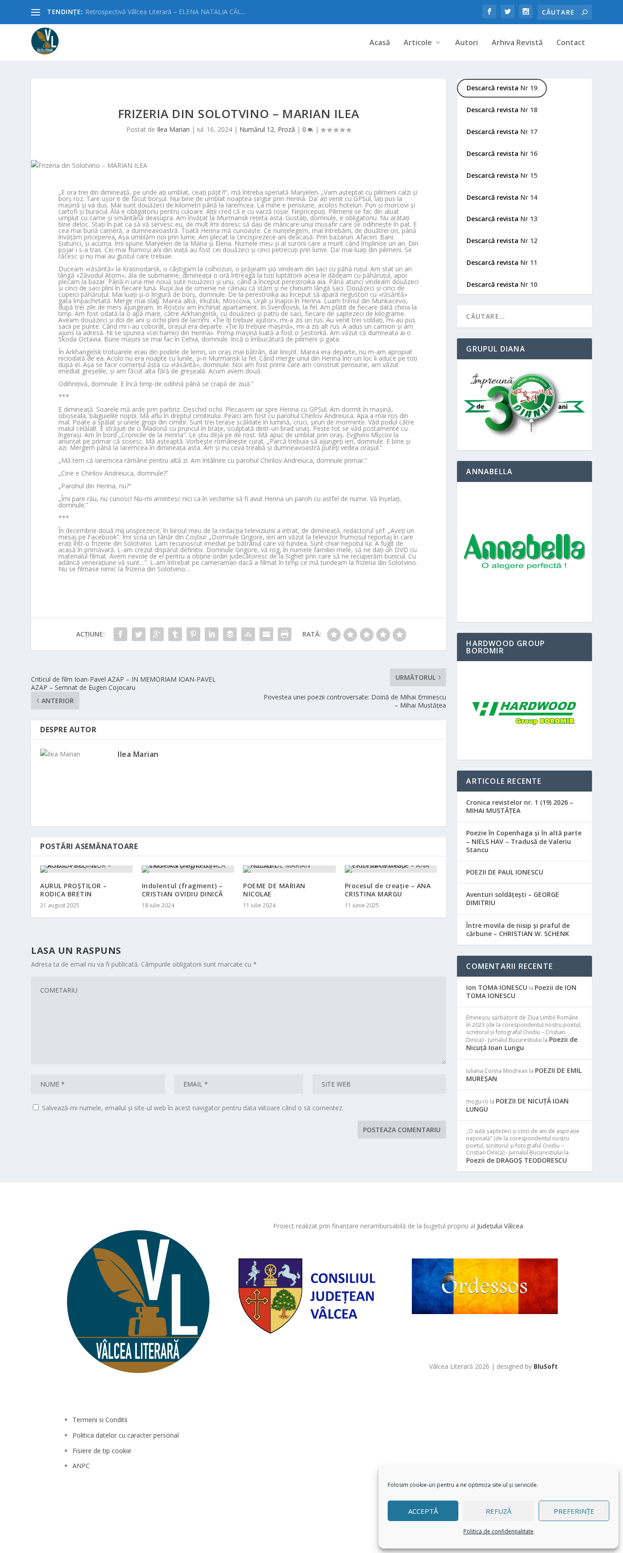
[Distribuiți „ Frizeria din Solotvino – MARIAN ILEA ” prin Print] (284, 634)
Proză (286, 129)
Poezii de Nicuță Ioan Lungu (521, 1043)
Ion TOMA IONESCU (496, 987)
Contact (570, 43)
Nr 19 (502, 87)
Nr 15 (502, 175)
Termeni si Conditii (100, 1419)
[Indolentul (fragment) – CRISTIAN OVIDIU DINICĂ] (188, 869)
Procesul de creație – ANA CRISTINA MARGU (388, 889)
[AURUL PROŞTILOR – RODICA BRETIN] (86, 869)
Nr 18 (502, 109)
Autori (466, 43)
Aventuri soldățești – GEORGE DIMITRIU (512, 898)
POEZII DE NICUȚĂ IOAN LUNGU (517, 1105)
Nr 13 (502, 218)
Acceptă (423, 1511)
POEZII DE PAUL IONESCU (504, 872)
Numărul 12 (256, 129)
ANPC (81, 1465)
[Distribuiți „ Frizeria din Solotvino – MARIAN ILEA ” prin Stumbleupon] (248, 634)
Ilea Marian (173, 129)
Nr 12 (502, 240)
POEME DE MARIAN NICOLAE (274, 889)
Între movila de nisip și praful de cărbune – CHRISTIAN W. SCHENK (518, 929)
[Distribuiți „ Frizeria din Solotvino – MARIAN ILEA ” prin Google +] (157, 634)
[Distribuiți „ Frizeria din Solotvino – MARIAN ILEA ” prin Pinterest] (193, 634)
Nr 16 (502, 153)
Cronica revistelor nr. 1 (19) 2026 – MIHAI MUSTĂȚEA (519, 806)
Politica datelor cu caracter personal (126, 1435)
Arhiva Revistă (517, 43)
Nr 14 (502, 197)
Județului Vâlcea (500, 1226)
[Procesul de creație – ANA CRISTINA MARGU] (391, 869)
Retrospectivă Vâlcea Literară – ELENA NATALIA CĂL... (165, 11)
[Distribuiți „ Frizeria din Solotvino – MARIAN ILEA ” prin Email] (266, 634)
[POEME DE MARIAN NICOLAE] (289, 869)
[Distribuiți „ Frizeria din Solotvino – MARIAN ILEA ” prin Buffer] (230, 634)
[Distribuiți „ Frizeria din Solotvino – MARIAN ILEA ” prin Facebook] (120, 634)
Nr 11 (502, 262)
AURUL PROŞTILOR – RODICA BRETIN (73, 889)
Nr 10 (502, 284)
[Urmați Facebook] (72, 1503)
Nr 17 (502, 131)
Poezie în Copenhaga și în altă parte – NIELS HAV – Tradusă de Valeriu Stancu (523, 841)
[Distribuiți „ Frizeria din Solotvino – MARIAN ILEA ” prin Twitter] (139, 634)
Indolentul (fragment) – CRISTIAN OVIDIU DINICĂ (182, 889)
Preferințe (574, 1511)
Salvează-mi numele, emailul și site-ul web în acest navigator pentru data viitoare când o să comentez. (192, 1107)
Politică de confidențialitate (498, 1531)
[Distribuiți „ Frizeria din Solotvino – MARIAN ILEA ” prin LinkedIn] (211, 634)
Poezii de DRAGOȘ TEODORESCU (516, 1160)
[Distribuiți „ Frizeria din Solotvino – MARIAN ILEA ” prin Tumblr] (175, 634)
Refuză (498, 1511)
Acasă (379, 43)
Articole (418, 43)
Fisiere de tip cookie (102, 1450)
